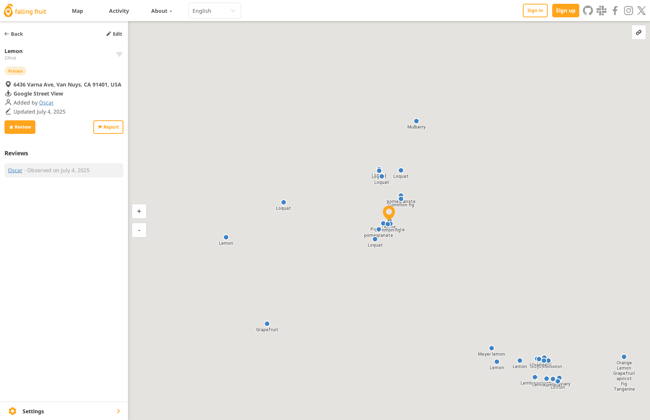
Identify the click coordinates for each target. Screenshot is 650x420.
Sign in (535, 10)
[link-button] (638, 32)
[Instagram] (628, 10)
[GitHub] (588, 10)
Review (23, 127)
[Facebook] (615, 10)
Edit (117, 33)
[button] (267, 324)
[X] (641, 10)
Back (17, 33)
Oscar (46, 102)
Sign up (566, 10)
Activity (119, 10)
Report (111, 127)
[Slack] (601, 10)
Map (77, 10)
